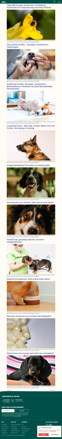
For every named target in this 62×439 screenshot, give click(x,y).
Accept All (43, 434)
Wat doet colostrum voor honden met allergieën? (29, 316)
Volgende (52, 390)
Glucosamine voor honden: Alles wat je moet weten (30, 202)
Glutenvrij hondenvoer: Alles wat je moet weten (28, 279)
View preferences (54, 434)
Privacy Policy (53, 431)
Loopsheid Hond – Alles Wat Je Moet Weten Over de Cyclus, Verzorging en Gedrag (30, 127)
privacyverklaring (17, 415)
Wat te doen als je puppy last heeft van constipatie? (30, 353)
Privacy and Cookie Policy (12, 435)
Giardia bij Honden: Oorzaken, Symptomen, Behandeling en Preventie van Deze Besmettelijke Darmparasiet (29, 86)
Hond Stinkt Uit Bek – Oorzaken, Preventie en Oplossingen (27, 45)
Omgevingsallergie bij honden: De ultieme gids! (28, 165)
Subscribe (22, 410)
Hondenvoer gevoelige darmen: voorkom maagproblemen (25, 240)
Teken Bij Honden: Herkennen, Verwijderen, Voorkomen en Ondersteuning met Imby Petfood (29, 6)
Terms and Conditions (21, 435)
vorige (9, 390)
